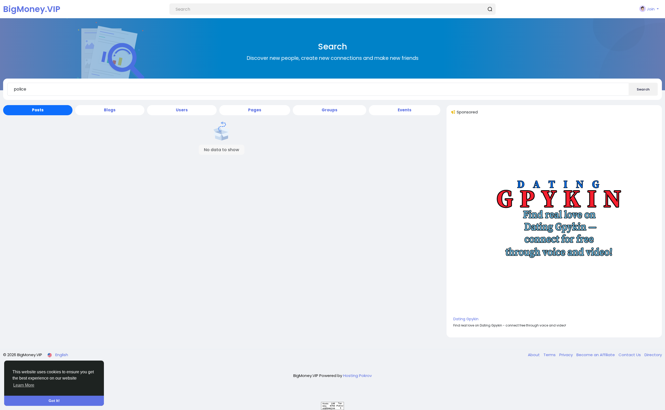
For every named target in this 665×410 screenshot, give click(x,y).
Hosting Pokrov (357, 375)
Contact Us (630, 354)
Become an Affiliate (596, 354)
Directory (653, 354)
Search (643, 89)
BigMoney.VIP (31, 9)
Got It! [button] (54, 401)
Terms (550, 354)
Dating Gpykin (465, 319)
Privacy (566, 354)
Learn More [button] (23, 385)
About (534, 354)
